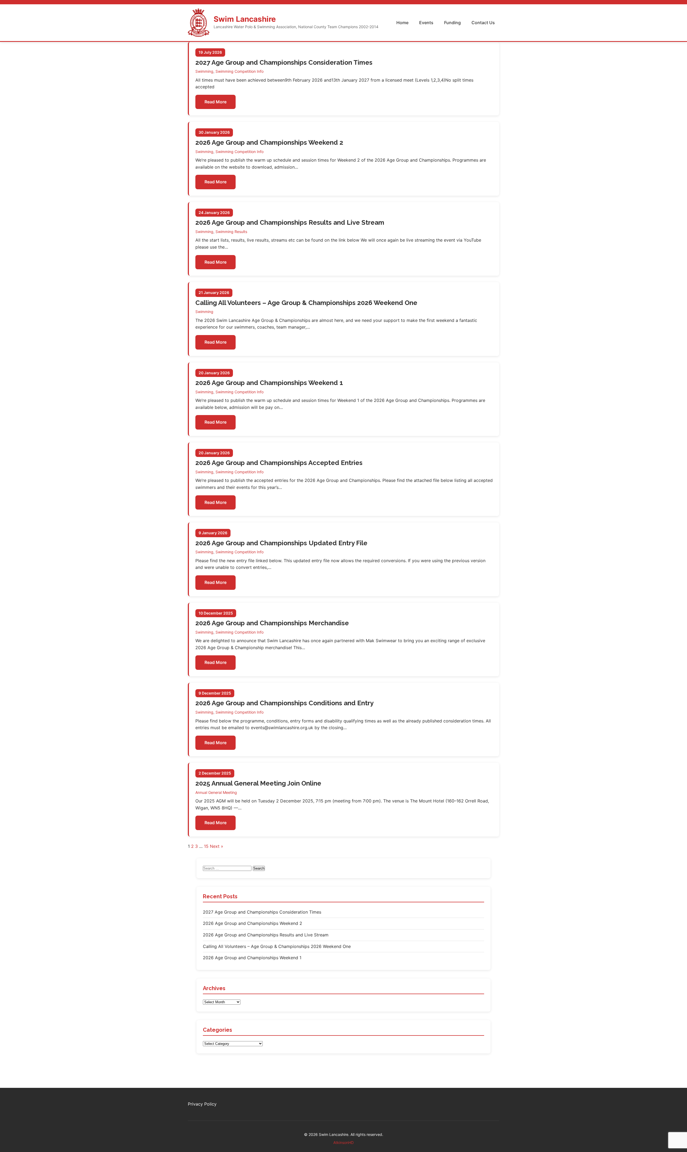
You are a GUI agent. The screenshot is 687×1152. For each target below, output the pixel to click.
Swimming (204, 71)
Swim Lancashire (245, 19)
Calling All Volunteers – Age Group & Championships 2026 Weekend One (306, 303)
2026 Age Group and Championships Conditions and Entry (284, 703)
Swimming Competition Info (239, 71)
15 (206, 846)
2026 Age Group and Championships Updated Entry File (281, 543)
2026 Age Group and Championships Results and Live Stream (289, 222)
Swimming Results (231, 231)
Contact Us (483, 22)
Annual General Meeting (216, 792)
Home (402, 22)
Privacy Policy (202, 1104)
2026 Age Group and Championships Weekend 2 (269, 142)
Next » (216, 846)
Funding (452, 22)
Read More (215, 101)
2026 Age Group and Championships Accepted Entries (279, 463)
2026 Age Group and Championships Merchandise (272, 623)
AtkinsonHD (343, 1142)
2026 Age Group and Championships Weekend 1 (269, 383)
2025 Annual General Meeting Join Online (258, 783)
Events (426, 22)
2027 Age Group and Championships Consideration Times (283, 62)
